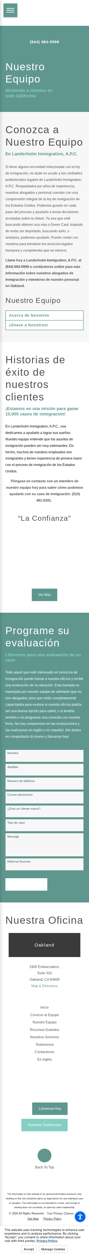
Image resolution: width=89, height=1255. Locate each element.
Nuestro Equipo (45, 1022)
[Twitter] (30, 1138)
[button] (80, 1216)
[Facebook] (24, 1138)
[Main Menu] (10, 10)
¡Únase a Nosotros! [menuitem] (28, 325)
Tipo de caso (16, 822)
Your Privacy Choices (61, 1213)
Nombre (12, 753)
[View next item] (49, 576)
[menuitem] (44, 1007)
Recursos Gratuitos (44, 1030)
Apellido (12, 767)
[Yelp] (51, 1138)
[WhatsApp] (65, 1139)
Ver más (44, 595)
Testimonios (44, 1044)
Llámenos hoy (50, 1108)
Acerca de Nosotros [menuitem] (29, 315)
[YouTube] (44, 1138)
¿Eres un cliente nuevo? (24, 808)
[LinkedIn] (37, 1138)
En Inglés (44, 1059)
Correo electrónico (20, 794)
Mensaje (13, 836)
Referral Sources (18, 861)
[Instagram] (58, 1138)
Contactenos (44, 1052)
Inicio (44, 1007)
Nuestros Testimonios (44, 1125)
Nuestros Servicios (44, 1037)
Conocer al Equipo (44, 1015)
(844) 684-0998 (44, 42)
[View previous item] (39, 576)
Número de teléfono (21, 781)
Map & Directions (44, 986)
